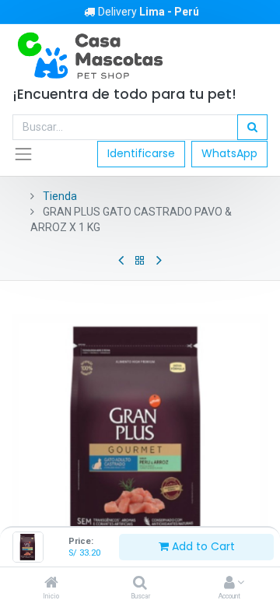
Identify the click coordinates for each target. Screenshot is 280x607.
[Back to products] (140, 260)
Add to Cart (202, 546)
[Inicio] (51, 583)
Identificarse (141, 153)
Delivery (148, 11)
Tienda (60, 196)
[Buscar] (140, 583)
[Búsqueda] (252, 127)
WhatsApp (229, 153)
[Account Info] (229, 583)
